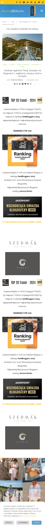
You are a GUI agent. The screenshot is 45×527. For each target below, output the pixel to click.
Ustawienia (23, 523)
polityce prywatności (29, 516)
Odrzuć (8, 523)
